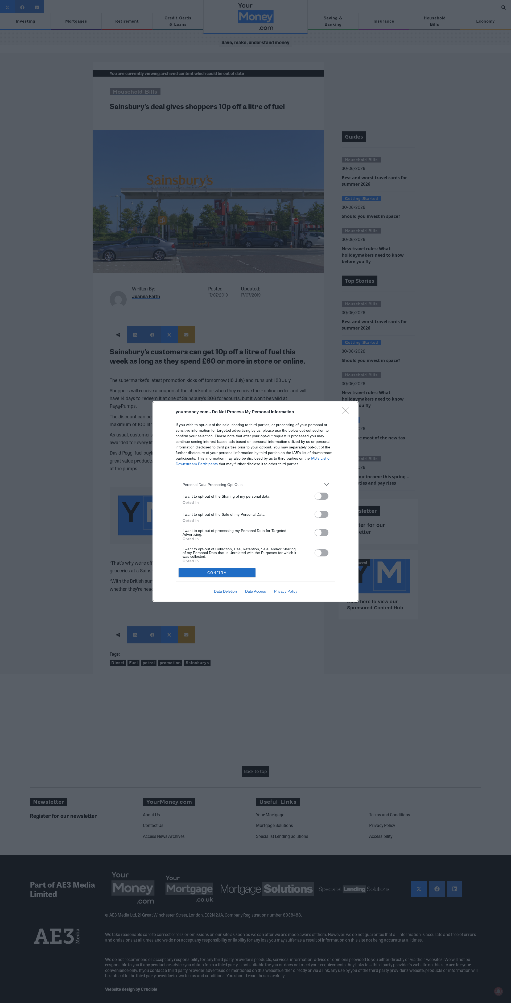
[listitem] (255, 484)
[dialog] (255, 501)
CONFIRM (217, 573)
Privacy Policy (285, 591)
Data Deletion (225, 591)
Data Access (255, 591)
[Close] (348, 412)
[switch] (321, 496)
